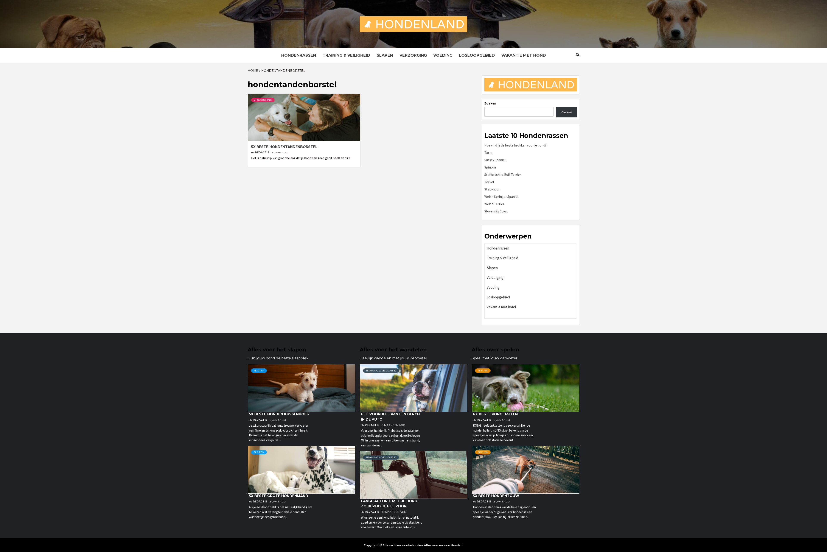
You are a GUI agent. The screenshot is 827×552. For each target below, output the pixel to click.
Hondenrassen (298, 55)
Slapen (385, 55)
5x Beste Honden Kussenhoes (279, 414)
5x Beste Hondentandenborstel (284, 147)
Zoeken (490, 103)
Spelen (483, 370)
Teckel (489, 182)
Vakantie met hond (523, 55)
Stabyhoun (492, 189)
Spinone (490, 167)
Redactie (262, 152)
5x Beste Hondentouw (496, 496)
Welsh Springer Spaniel (501, 196)
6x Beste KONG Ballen (495, 414)
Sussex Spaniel (495, 160)
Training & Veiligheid (346, 55)
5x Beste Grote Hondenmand (278, 496)
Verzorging (413, 55)
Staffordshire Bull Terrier (502, 174)
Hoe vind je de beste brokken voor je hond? (515, 145)
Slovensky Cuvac (496, 211)
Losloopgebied (477, 55)
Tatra (488, 152)
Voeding (442, 55)
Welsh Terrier (494, 204)
